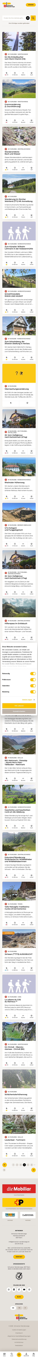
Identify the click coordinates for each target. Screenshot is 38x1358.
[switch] (33, 679)
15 (4, 1170)
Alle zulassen (19, 705)
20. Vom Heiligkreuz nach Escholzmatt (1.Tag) (16, 577)
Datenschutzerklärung (19, 1339)
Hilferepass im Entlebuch (16, 623)
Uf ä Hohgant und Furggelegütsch (14, 529)
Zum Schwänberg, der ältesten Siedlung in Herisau (17, 343)
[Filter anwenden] (33, 18)
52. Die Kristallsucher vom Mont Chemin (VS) (15, 58)
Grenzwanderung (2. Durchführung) (13, 105)
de (13, 1308)
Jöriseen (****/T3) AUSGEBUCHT (18, 954)
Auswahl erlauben (19, 711)
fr (19, 1308)
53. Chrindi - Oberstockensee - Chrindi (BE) (14, 1048)
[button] (19, 1355)
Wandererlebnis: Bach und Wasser (12, 153)
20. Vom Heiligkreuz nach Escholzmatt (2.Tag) (16, 436)
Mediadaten (19, 1345)
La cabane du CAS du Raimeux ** (13, 1001)
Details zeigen (27, 700)
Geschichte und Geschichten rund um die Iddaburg (17, 811)
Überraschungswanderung (17, 389)
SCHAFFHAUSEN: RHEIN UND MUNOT (14, 295)
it (25, 1308)
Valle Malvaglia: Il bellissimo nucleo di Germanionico (17, 908)
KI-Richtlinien (19, 1342)
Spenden (31, 4)
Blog (19, 1297)
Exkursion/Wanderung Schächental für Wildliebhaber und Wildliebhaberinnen (18, 859)
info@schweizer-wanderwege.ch (19, 1242)
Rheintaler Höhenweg (14, 483)
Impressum (19, 1333)
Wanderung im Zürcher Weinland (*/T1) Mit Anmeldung (18, 200)
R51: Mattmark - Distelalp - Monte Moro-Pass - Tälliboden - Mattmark (16, 763)
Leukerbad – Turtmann (15, 1140)
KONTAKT (19, 1256)
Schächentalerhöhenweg (16, 1094)
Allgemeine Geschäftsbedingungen (19, 1336)
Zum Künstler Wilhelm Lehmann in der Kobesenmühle (19, 248)
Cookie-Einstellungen (19, 1330)
